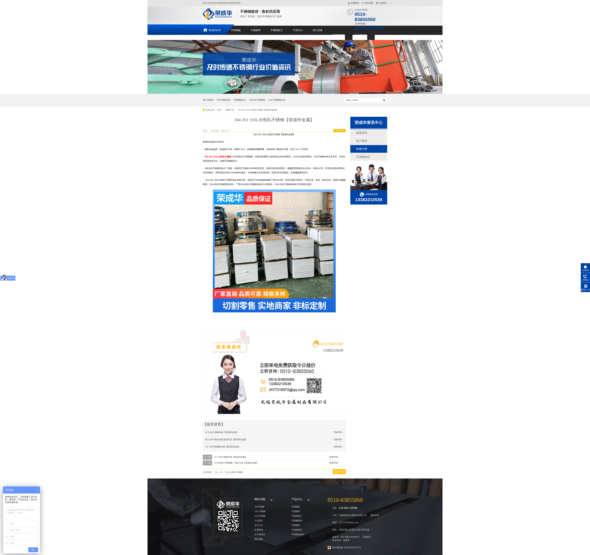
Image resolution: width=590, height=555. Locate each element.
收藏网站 (355, 3)
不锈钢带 (256, 30)
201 (221, 472)
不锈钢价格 (338, 35)
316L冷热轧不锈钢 (233, 472)
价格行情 (229, 110)
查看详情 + (334, 457)
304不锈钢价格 (223, 100)
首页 (219, 110)
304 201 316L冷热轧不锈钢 (218, 156)
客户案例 (361, 140)
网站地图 (369, 3)
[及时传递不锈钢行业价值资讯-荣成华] (295, 93)
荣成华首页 (215, 30)
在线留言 (383, 3)
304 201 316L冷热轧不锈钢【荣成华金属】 (258, 110)
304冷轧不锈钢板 (257, 100)
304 (216, 472)
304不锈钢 (259, 507)
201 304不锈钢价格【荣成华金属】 (230, 457)
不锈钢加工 (277, 30)
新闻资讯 (361, 132)
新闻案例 (258, 530)
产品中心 (298, 30)
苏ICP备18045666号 (350, 537)
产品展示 (258, 521)
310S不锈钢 (259, 516)
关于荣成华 (361, 35)
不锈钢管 (295, 525)
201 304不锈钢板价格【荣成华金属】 (222, 447)
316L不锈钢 (260, 511)
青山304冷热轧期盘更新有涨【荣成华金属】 (226, 439)
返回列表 (339, 131)
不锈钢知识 (363, 156)
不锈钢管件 (296, 530)
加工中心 (258, 525)
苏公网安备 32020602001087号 (346, 547)
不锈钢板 (236, 30)
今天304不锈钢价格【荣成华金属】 (221, 432)
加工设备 (318, 30)
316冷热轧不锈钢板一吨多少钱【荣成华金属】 (236, 463)
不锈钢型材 (296, 521)
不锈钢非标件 (297, 534)
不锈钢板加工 (239, 100)
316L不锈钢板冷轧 (277, 100)
